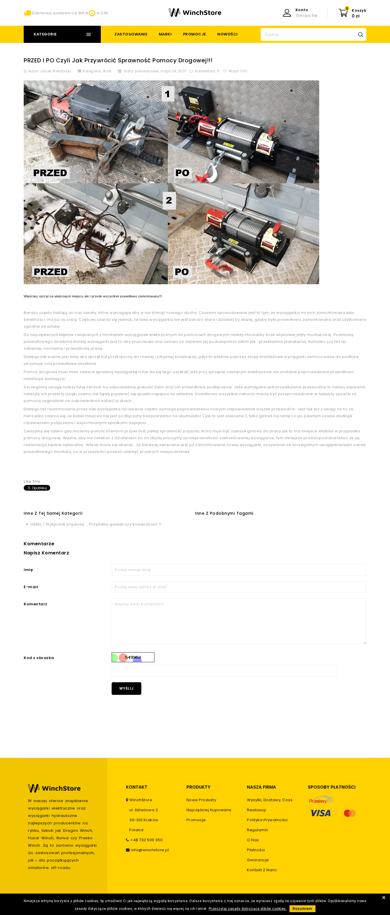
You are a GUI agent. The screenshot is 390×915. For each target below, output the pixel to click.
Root (107, 71)
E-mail (31, 587)
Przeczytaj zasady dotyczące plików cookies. (248, 909)
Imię (28, 569)
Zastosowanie (130, 34)
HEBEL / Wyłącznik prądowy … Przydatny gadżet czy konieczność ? (96, 524)
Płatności (256, 850)
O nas (253, 840)
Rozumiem (302, 909)
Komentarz (35, 604)
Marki (165, 34)
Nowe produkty (201, 800)
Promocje (194, 34)
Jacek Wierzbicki (55, 71)
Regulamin (257, 830)
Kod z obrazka (39, 658)
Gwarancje (258, 860)
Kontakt (136, 787)
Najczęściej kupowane (209, 810)
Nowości (227, 34)
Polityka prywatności (267, 820)
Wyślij (126, 688)
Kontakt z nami (262, 870)
